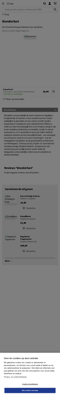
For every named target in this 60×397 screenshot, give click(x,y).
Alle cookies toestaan (30, 390)
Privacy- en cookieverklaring (15, 377)
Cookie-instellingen (30, 384)
